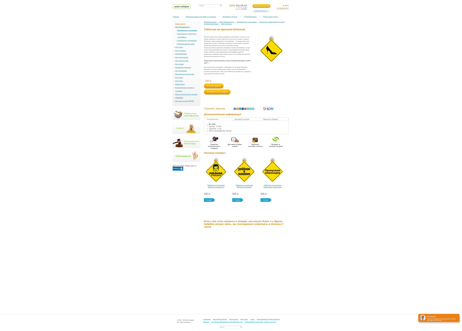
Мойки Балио (180, 84)
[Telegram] (253, 109)
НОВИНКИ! (179, 98)
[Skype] (251, 109)
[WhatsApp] (248, 109)
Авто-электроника (181, 57)
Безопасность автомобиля (187, 40)
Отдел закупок (233, 319)
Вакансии (206, 322)
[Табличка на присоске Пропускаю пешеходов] (272, 170)
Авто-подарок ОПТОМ (220, 319)
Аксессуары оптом (270, 17)
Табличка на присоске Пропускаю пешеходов (272, 186)
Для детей (179, 77)
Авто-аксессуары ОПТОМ (184, 101)
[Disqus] (246, 260)
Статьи (252, 319)
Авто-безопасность (226, 22)
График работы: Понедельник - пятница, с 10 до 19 (260, 322)
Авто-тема (179, 47)
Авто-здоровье (180, 51)
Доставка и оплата (230, 17)
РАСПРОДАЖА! (181, 54)
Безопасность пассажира (247, 22)
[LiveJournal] (243, 109)
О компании (207, 319)
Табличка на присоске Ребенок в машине (244, 186)
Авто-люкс (179, 81)
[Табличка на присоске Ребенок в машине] (244, 170)
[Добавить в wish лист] (268, 109)
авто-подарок (184, 7)
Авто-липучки (226, 24)
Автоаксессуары (210, 22)
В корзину (214, 85)
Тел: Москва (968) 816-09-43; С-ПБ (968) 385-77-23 (227, 322)
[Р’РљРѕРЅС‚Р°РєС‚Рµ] (235, 109)
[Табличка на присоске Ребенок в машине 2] (216, 170)
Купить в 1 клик (217, 91)
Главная (176, 17)
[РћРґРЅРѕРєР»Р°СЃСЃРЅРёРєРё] (237, 109)
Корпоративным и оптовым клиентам (268, 319)
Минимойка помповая (183, 67)
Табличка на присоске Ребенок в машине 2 (216, 186)
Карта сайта (244, 319)
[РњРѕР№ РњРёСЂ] (240, 109)
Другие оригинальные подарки (186, 94)
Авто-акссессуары (182, 61)
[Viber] (245, 109)
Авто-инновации (181, 71)
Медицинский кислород (186, 44)
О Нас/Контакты (250, 17)
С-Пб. (245, 7)
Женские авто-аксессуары (184, 74)
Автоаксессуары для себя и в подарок (201, 17)
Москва (240, 7)
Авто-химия (179, 64)
